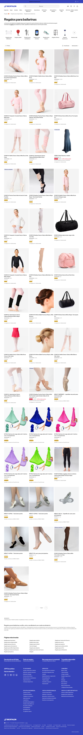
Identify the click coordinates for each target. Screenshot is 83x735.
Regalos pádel (18, 37)
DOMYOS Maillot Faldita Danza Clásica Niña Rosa (40, 76)
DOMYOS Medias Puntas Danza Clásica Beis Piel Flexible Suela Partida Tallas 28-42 (40, 395)
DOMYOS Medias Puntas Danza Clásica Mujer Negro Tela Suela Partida (41, 196)
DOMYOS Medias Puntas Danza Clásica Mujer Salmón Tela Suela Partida (41, 116)
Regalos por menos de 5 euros (37, 649)
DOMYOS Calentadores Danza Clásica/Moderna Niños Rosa (37, 156)
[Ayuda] (71, 6)
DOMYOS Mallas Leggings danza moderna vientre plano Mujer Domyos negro (65, 474)
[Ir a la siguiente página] (46, 607)
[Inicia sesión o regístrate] (74, 6)
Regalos (31, 651)
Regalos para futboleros (9, 38)
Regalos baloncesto (65, 38)
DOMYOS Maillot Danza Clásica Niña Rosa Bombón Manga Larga (65, 196)
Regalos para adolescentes (61, 646)
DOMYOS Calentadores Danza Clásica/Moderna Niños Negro (12, 315)
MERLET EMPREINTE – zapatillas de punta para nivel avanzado (66, 395)
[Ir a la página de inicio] (10, 6)
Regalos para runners (46, 38)
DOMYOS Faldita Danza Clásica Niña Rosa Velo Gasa (16, 156)
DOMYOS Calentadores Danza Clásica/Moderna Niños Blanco (12, 395)
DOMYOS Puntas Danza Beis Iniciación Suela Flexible (15, 196)
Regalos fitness (55, 37)
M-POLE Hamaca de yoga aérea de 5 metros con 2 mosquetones (15, 434)
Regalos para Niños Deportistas (11, 647)
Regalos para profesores (10, 644)
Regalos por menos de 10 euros (11, 649)
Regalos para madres (35, 640)
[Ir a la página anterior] (36, 607)
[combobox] (75, 45)
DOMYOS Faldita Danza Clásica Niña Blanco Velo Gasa (65, 355)
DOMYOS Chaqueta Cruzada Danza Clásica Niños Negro (15, 275)
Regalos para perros (9, 651)
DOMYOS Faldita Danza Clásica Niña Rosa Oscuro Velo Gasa (15, 355)
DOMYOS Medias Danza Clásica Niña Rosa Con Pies (66, 76)
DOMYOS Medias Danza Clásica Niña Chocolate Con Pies (63, 554)
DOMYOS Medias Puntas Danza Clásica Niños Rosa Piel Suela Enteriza (16, 76)
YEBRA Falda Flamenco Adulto (62, 155)
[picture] (16, 61)
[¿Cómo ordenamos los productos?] (62, 45)
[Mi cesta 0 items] (77, 6)
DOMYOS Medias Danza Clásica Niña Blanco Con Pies (40, 236)
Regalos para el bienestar (61, 649)
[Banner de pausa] (76, 2)
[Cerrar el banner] (78, 2)
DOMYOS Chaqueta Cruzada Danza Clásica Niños (15, 236)
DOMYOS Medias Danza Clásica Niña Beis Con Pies (41, 275)
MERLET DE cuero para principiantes (38, 553)
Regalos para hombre (35, 644)
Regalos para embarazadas (10, 642)
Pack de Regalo (33, 646)
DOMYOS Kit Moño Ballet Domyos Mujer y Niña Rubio (41, 355)
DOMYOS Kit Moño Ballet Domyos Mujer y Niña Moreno (41, 315)
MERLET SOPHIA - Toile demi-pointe (13, 513)
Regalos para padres (60, 644)
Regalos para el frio (59, 647)
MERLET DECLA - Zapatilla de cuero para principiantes (64, 514)
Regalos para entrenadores (10, 646)
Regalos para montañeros (27, 38)
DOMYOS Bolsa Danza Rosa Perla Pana (64, 275)
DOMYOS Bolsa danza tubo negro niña (64, 235)
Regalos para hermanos (9, 640)
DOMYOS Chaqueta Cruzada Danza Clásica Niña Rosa (15, 116)
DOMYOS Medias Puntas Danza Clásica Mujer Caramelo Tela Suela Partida (16, 594)
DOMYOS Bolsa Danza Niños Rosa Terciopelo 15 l (66, 116)
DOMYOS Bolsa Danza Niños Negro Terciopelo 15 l (66, 315)
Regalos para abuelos (35, 647)
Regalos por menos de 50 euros (62, 640)
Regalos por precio (59, 642)
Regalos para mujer (34, 642)
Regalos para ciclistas (37, 38)
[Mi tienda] (68, 6)
